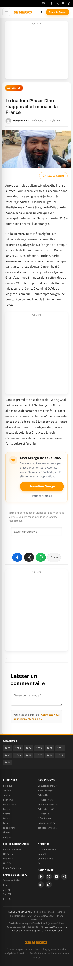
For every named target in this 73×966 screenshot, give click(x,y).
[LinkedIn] (41, 884)
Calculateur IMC (46, 809)
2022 (49, 748)
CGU (40, 863)
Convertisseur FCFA (47, 786)
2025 (18, 748)
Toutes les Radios (12, 880)
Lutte (5, 823)
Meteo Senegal (45, 790)
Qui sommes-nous (47, 849)
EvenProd (8, 858)
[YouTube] (63, 3)
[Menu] (6, 12)
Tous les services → (47, 828)
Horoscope (43, 813)
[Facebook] (51, 3)
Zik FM (6, 890)
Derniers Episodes (12, 849)
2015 (60, 755)
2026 (7, 748)
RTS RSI (7, 899)
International (9, 804)
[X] (49, 877)
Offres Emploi (44, 818)
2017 (39, 755)
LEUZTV (7, 863)
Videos (6, 832)
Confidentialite (45, 858)
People (6, 809)
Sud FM (7, 894)
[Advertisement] (36, 51)
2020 (7, 755)
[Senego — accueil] (23, 12)
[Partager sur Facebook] (17, 557)
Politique (7, 786)
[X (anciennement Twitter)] (57, 3)
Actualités (14, 87)
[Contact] (43, 3)
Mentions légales (32, 930)
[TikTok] (69, 3)
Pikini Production (12, 868)
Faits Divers (9, 828)
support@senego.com (56, 927)
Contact (42, 854)
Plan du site (16, 930)
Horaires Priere (45, 800)
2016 (49, 755)
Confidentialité (54, 930)
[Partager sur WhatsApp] (41, 557)
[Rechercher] (41, 12)
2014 (7, 762)
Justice (6, 795)
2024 (28, 748)
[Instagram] (64, 877)
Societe (7, 790)
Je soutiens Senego (42, 486)
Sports (6, 813)
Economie (8, 800)
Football (7, 818)
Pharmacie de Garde (48, 804)
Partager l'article (42, 495)
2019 (18, 755)
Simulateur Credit (46, 823)
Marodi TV (8, 854)
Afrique (7, 837)
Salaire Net (43, 795)
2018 (28, 755)
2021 (60, 748)
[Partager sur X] (29, 557)
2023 (39, 748)
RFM (5, 885)
